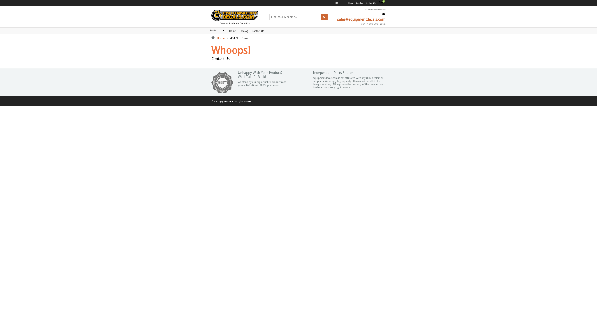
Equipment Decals (226, 101)
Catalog (359, 3)
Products (215, 30)
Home (350, 3)
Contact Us (371, 3)
